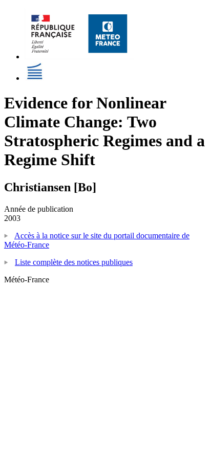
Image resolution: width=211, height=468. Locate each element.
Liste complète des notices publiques (74, 262)
